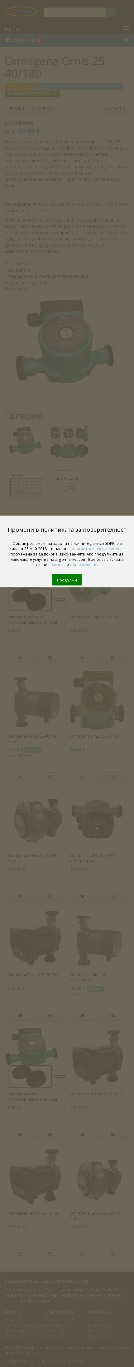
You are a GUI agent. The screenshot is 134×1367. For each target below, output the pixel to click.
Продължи (67, 579)
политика (57, 564)
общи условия (83, 564)
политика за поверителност (95, 548)
